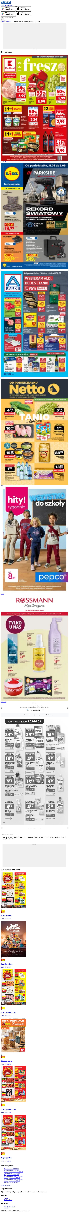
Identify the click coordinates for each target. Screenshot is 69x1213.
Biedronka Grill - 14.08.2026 (12, 1173)
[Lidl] (34, 268)
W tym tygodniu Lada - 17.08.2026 (13, 1172)
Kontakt (10, 5)
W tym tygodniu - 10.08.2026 (12, 1181)
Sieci (6, 5)
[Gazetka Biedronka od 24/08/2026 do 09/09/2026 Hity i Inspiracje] (13, 1053)
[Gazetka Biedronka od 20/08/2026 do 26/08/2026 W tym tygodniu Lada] (13, 1101)
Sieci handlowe (8, 1200)
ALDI (2, 377)
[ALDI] (34, 376)
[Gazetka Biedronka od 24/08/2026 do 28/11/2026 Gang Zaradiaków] (13, 956)
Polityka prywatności (9, 1206)
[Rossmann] (34, 700)
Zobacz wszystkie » (6, 1185)
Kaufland (3, 161)
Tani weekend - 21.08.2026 (11, 1169)
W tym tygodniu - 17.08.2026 (12, 1170)
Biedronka (8, 21)
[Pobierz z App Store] (23, 10)
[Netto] (34, 484)
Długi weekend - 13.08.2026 (11, 1175)
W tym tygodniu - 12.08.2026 (12, 1178)
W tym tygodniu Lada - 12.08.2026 (13, 1176)
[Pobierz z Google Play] (8, 10)
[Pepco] (34, 592)
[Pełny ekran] (42, 710)
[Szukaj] (2, 19)
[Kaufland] (34, 160)
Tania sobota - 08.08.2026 (11, 1182)
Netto (2, 485)
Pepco (2, 594)
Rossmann (3, 702)
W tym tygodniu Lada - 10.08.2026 (13, 1179)
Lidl (2, 269)
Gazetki (3, 5)
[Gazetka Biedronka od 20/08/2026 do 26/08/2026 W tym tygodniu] (13, 1150)
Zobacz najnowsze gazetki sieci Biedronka (40, 714)
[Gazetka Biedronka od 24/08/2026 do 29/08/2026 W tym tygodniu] (13, 907)
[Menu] (5, 20)
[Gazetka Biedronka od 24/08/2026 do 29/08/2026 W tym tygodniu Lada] (13, 1004)
